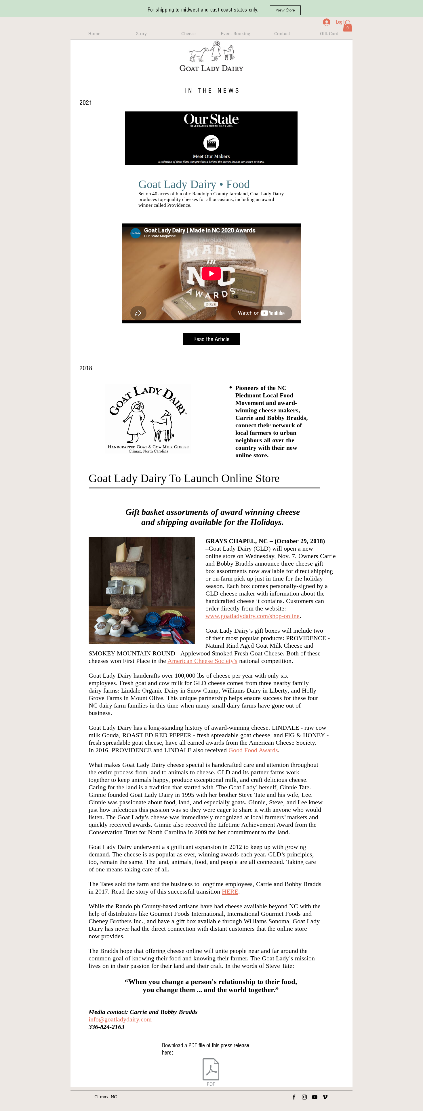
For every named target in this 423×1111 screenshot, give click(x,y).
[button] (141, 33)
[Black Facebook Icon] (294, 1097)
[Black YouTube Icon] (314, 1097)
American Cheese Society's (202, 660)
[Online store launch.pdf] (211, 1072)
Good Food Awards (253, 750)
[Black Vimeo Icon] (325, 1097)
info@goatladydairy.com (120, 1019)
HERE (230, 891)
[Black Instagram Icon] (304, 1097)
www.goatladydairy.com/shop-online (252, 615)
